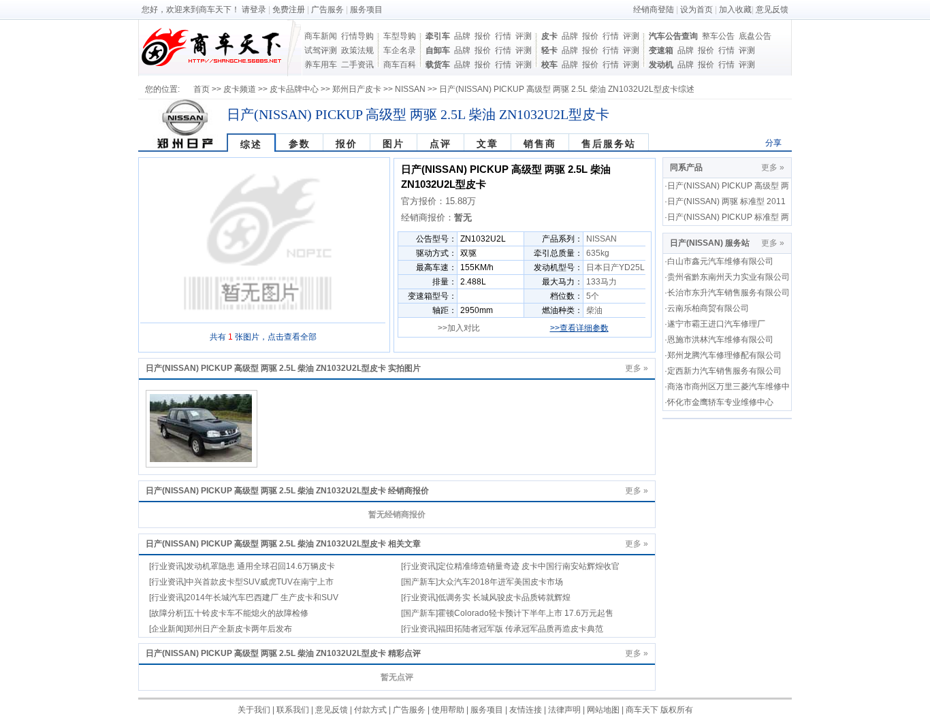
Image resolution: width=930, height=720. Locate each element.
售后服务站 (608, 143)
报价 (483, 36)
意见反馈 (772, 9)
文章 (487, 143)
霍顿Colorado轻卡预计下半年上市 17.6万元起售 (525, 613)
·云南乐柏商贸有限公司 (706, 308)
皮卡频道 (239, 89)
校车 (549, 64)
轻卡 (549, 50)
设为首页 (696, 9)
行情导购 (357, 36)
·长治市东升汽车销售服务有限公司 (727, 292)
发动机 (661, 64)
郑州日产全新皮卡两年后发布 (239, 629)
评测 (523, 36)
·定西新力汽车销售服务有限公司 (723, 371)
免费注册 (288, 9)
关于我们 (254, 710)
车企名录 (399, 50)
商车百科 (399, 64)
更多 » (636, 368)
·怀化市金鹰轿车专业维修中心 (718, 402)
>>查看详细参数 (579, 328)
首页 (201, 89)
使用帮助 (448, 710)
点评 (440, 143)
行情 (503, 36)
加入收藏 (735, 9)
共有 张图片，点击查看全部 (263, 337)
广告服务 (327, 9)
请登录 (254, 9)
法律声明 (564, 710)
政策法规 (357, 50)
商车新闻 (320, 36)
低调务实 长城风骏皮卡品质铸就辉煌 (504, 597)
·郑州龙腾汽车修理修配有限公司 (723, 355)
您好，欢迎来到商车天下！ (191, 9)
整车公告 (718, 36)
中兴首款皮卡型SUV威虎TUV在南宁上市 (260, 582)
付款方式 (370, 710)
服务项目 (366, 9)
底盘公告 (755, 36)
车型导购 (399, 36)
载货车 (438, 64)
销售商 (540, 143)
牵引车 (438, 36)
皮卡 (549, 36)
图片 (393, 143)
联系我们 (292, 710)
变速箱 (661, 50)
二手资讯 (357, 64)
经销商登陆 (653, 9)
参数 (299, 143)
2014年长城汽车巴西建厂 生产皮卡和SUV (262, 597)
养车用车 (320, 64)
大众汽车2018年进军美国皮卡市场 (500, 582)
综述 (251, 144)
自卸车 (438, 50)
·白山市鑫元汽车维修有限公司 (718, 261)
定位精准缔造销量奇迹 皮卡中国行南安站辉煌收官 (529, 566)
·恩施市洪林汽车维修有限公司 (718, 339)
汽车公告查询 (673, 36)
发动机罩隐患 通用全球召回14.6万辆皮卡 (260, 566)
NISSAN (410, 89)
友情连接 (525, 710)
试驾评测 (320, 50)
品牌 (462, 36)
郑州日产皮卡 (356, 89)
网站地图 (603, 710)
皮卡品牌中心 (294, 89)
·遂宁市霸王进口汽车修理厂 (714, 324)
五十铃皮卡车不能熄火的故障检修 (247, 613)
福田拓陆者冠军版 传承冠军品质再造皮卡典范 (520, 629)
